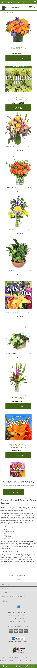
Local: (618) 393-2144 (18, 621)
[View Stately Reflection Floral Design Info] (18, 377)
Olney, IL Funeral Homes (10, 657)
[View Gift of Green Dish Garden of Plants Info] (18, 253)
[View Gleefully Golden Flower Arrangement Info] (18, 128)
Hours (31, 666)
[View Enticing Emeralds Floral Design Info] (18, 336)
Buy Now (18, 58)
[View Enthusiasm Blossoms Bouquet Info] (18, 30)
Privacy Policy (5, 661)
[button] (32, 8)
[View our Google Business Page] (18, 607)
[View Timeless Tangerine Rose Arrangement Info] (18, 170)
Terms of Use (32, 661)
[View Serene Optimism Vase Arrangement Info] (18, 211)
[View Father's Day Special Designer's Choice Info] (18, 427)
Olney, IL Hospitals (28, 657)
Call (6, 666)
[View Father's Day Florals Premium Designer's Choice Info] (18, 294)
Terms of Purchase (19, 661)
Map (19, 666)
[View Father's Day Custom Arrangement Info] (18, 79)
